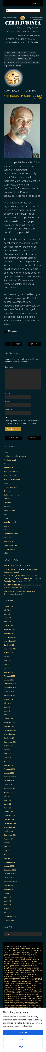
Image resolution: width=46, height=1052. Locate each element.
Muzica (6, 526)
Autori (6, 483)
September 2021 (10, 835)
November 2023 (10, 734)
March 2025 (8, 672)
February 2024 (9, 722)
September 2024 (10, 695)
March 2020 (8, 885)
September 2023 (10, 742)
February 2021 (9, 862)
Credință (7, 491)
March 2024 (8, 718)
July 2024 (7, 703)
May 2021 (7, 850)
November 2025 (10, 641)
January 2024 (9, 726)
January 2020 (9, 889)
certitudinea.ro (20, 62)
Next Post (33, 344)
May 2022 (7, 804)
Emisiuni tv (8, 506)
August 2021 (8, 839)
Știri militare (8, 541)
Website (8, 409)
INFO (5, 514)
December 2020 (10, 870)
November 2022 (10, 780)
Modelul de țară (10, 522)
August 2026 (8, 606)
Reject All (23, 1046)
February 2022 (9, 815)
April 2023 (7, 761)
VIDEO (6, 553)
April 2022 (7, 808)
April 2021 (7, 854)
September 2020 (10, 881)
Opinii (31, 28)
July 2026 (7, 610)
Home (8, 28)
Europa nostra (9, 510)
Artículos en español (12, 479)
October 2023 (9, 738)
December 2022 (10, 777)
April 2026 (7, 621)
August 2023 (8, 746)
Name (8, 393)
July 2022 (7, 796)
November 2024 (10, 687)
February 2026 (9, 629)
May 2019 (7, 897)
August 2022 (8, 792)
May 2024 (7, 711)
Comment (10, 367)
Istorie (6, 518)
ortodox (18, 66)
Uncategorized (9, 549)
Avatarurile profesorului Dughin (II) (17, 565)
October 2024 (9, 691)
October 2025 (9, 645)
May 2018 (7, 901)
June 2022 (7, 800)
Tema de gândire (13, 32)
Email (8, 401)
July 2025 (7, 656)
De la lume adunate (11, 495)
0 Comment (10, 59)
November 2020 (10, 874)
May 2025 (7, 664)
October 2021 (9, 831)
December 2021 (10, 823)
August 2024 (8, 699)
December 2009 (10, 916)
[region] (23, 1030)
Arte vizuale (8, 468)
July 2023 (7, 749)
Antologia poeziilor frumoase (15, 456)
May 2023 (7, 757)
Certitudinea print (22, 28)
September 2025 (10, 649)
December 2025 (10, 637)
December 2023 (10, 730)
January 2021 (9, 866)
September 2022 (10, 788)
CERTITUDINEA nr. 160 (24, 59)
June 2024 (7, 707)
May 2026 (7, 618)
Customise (23, 1039)
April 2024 (7, 715)
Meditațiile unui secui (32, 62)
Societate (37, 28)
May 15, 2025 (10, 52)
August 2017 (8, 908)
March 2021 (8, 858)
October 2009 (9, 920)
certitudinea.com (9, 62)
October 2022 (9, 784)
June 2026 (7, 614)
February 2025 (9, 676)
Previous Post (14, 344)
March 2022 (8, 812)
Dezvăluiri (8, 499)
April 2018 (7, 905)
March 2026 (8, 625)
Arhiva (13, 28)
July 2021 (7, 843)
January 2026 (9, 633)
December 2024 (10, 684)
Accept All (23, 1032)
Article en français (11, 471)
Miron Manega (22, 52)
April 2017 (7, 912)
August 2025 (8, 653)
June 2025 (7, 660)
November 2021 (10, 827)
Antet (6, 452)
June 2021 (7, 846)
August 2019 (8, 893)
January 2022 (9, 819)
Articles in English (10, 475)
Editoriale (7, 502)
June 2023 (7, 753)
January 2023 (9, 773)
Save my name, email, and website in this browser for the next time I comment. (22, 421)
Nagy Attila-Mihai (9, 66)
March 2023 (8, 765)
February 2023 (9, 769)
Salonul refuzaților (11, 533)
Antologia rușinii (10, 460)
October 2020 (9, 877)
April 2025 (7, 668)
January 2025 (9, 680)
